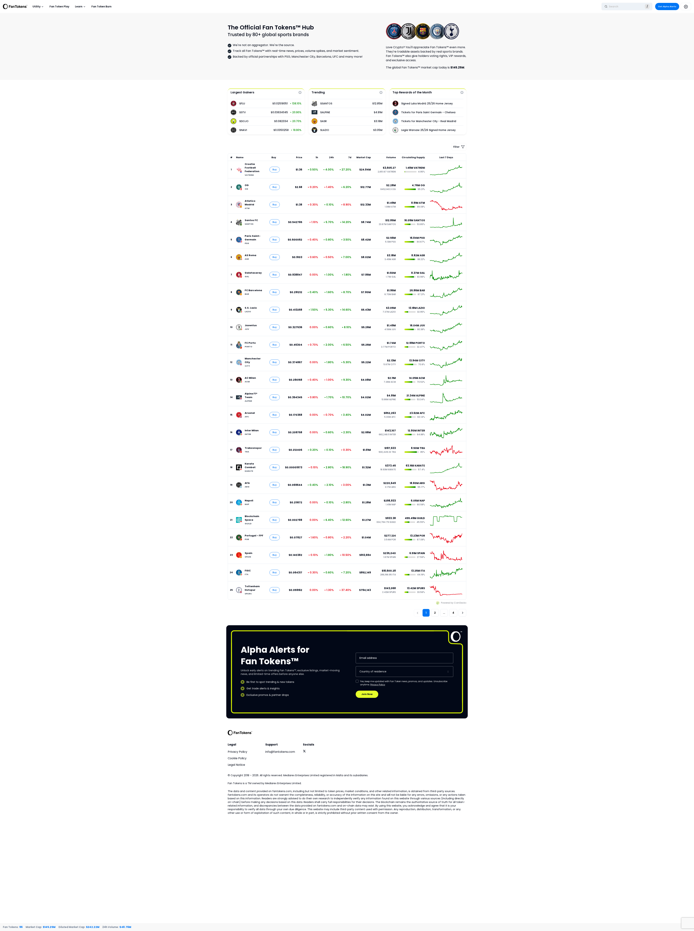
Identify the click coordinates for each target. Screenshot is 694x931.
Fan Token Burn (101, 6)
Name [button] (239, 157)
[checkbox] (357, 681)
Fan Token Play (59, 6)
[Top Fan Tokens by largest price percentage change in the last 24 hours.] (300, 92)
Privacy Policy (377, 684)
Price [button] (299, 157)
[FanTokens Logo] (240, 732)
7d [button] (349, 157)
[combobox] (404, 671)
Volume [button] (391, 157)
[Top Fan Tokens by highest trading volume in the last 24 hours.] (381, 92)
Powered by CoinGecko (453, 602)
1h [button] (317, 157)
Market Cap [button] (363, 157)
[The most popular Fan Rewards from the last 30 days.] (461, 92)
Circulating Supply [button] (413, 157)
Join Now (366, 694)
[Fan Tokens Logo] (15, 6)
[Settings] (686, 6)
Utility (36, 6)
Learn (78, 6)
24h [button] (331, 157)
